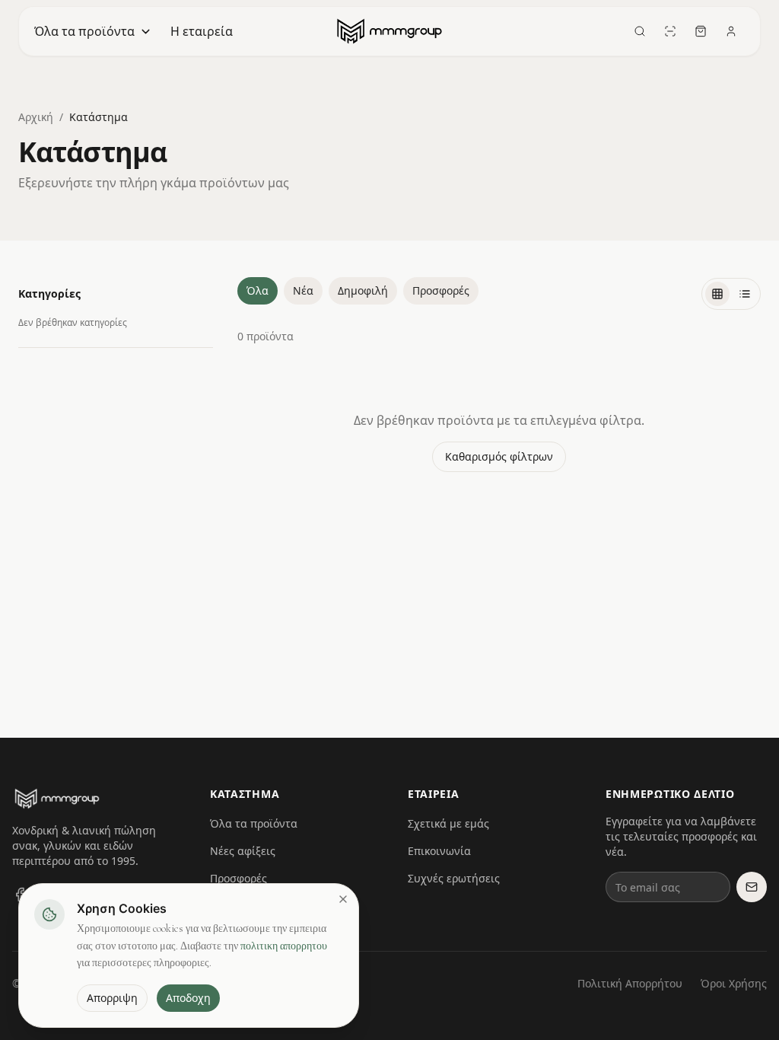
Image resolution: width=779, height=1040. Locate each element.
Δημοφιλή (363, 290)
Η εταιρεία (201, 31)
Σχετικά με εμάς (448, 823)
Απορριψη (112, 998)
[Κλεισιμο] (343, 899)
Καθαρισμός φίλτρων (499, 456)
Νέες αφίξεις (242, 851)
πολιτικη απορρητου (283, 946)
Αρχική (35, 117)
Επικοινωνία (439, 851)
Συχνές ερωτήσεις (454, 878)
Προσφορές (440, 290)
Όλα (257, 290)
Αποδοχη (188, 998)
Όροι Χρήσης (734, 983)
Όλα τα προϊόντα (84, 31)
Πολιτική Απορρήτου (629, 983)
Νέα (303, 290)
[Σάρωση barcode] (670, 31)
